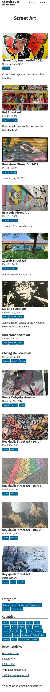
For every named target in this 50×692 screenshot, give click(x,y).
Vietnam (35, 639)
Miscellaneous (23, 605)
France (14, 627)
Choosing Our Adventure (10, 3)
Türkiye (14, 639)
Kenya (30, 631)
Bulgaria (29, 623)
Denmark (6, 627)
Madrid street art (14, 309)
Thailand (6, 361)
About (43, 2)
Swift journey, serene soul (15, 675)
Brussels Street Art (15, 212)
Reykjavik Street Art (16, 574)
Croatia (5, 120)
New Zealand (26, 635)
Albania (5, 623)
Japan (23, 631)
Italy (17, 631)
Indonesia (37, 627)
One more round (10, 653)
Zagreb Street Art (14, 260)
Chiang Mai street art (17, 353)
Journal (20, 316)
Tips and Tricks (17, 609)
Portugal (6, 405)
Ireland (5, 631)
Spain (5, 172)
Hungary (21, 627)
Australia (14, 623)
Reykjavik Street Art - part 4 (21, 441)
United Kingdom (24, 639)
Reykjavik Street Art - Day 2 (21, 530)
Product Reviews (35, 605)
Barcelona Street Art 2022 (20, 164)
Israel (12, 631)
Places (31, 2)
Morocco (16, 635)
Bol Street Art (11, 112)
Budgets (6, 605)
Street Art (6, 68)
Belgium (6, 220)
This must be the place (14, 669)
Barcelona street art (16, 335)
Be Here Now (8, 658)
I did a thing (8, 664)
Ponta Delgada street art (19, 397)
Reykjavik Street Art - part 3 (21, 486)
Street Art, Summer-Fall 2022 (22, 60)
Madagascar (38, 631)
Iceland (5, 449)
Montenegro (7, 635)
